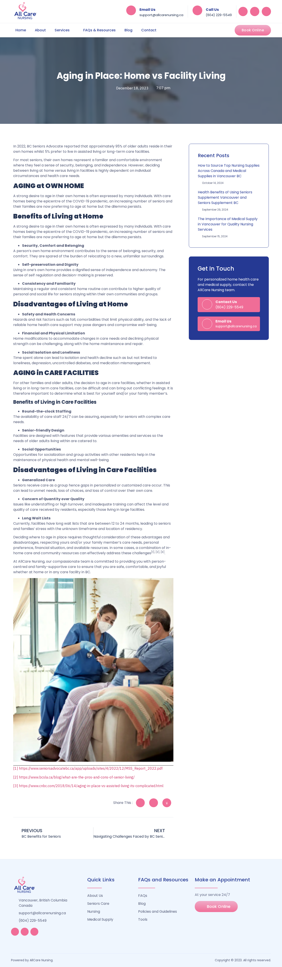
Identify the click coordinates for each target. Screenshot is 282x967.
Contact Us (226, 301)
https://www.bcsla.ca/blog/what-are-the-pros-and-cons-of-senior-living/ (77, 777)
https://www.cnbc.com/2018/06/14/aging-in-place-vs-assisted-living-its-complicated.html (91, 786)
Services (62, 30)
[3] (15, 786)
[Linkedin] (254, 11)
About (40, 30)
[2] (15, 777)
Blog (128, 30)
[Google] (266, 11)
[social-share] (140, 802)
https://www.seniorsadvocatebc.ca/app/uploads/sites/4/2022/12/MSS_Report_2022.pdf (91, 768)
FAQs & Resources (99, 30)
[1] (15, 768)
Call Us (212, 9)
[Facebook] (243, 11)
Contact (148, 30)
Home (20, 30)
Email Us (147, 9)
